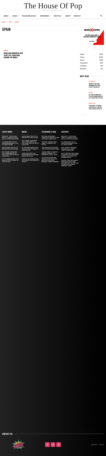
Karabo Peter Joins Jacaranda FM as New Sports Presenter (94, 85)
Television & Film (29, 16)
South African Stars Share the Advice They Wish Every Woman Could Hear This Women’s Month (70, 155)
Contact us (7, 434)
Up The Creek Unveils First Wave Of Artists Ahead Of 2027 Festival (10, 160)
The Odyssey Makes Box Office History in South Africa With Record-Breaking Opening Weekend (50, 159)
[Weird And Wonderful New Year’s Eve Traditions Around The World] (14, 40)
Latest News (7, 131)
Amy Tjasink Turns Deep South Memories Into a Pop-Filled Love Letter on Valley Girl (10, 154)
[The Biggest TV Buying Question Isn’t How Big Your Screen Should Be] (83, 106)
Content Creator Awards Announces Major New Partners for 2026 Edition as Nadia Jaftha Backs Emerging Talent (70, 163)
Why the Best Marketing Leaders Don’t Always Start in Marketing (69, 149)
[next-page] (84, 114)
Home (4, 22)
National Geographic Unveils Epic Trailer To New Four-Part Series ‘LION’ (50, 138)
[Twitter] (58, 444)
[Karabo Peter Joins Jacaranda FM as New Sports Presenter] (83, 84)
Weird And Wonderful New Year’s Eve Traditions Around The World (13, 55)
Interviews (44, 16)
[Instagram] (53, 444)
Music (15, 16)
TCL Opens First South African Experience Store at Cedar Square (10, 143)
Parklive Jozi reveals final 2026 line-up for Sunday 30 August (30, 160)
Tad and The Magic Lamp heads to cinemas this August (49, 143)
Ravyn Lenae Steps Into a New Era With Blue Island (10, 148)
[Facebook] (47, 444)
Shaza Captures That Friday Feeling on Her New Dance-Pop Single (30, 155)
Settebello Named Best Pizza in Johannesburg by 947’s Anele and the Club (96, 96)
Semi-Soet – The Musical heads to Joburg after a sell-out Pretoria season (10, 138)
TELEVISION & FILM (49, 131)
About (68, 16)
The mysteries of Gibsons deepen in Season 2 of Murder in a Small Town (50, 153)
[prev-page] (81, 114)
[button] (101, 16)
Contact (77, 16)
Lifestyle (57, 16)
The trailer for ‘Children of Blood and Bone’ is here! (50, 148)
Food (90, 92)
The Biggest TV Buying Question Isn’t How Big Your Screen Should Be (95, 107)
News (6, 16)
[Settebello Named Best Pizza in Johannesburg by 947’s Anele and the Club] (83, 95)
